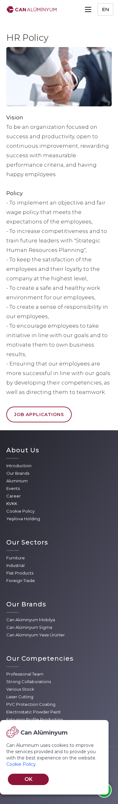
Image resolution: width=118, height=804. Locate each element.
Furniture (15, 557)
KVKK (11, 503)
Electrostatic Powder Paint (33, 711)
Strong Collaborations (28, 681)
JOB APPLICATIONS (39, 414)
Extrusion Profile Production (34, 719)
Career (13, 495)
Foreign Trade (20, 580)
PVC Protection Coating (30, 704)
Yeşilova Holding (23, 518)
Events (13, 488)
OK (28, 779)
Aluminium (17, 480)
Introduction (18, 465)
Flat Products (19, 572)
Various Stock (20, 689)
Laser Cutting (19, 696)
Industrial (15, 565)
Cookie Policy (20, 511)
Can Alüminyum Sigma (29, 627)
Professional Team (24, 673)
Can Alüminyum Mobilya (30, 619)
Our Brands (17, 473)
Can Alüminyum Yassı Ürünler (35, 634)
